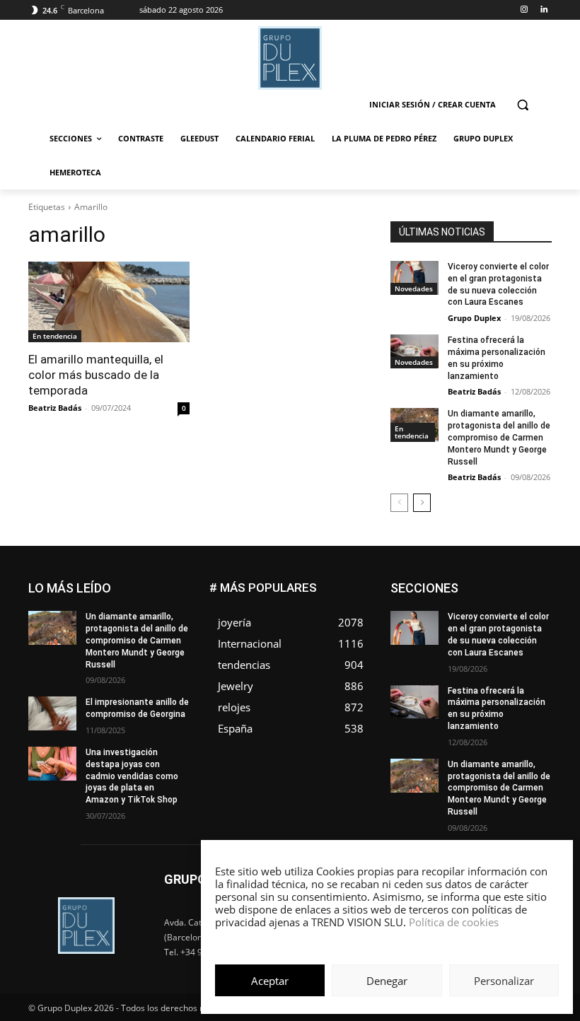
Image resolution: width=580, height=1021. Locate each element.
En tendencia (55, 336)
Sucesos (533, 689)
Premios (474, 678)
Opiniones (466, 668)
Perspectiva (528, 668)
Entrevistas (480, 604)
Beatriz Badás (54, 407)
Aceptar (270, 981)
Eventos (535, 604)
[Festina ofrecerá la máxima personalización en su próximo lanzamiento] (414, 351)
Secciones (530, 678)
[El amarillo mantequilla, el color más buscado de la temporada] (109, 302)
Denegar (386, 981)
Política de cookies (454, 922)
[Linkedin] (543, 10)
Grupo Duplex (474, 318)
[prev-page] (399, 503)
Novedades (414, 288)
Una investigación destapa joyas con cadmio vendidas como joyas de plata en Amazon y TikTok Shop (132, 776)
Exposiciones (482, 614)
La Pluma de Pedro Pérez (501, 636)
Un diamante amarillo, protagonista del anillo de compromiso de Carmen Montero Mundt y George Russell (499, 437)
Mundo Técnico (455, 657)
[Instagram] (524, 10)
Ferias (539, 614)
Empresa (464, 593)
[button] (522, 105)
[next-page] (422, 503)
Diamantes (530, 583)
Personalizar (504, 981)
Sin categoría (470, 689)
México (537, 646)
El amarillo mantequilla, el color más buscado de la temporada (95, 374)
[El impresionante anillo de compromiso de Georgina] (52, 713)
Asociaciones (463, 583)
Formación (460, 625)
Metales (488, 646)
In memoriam (525, 625)
